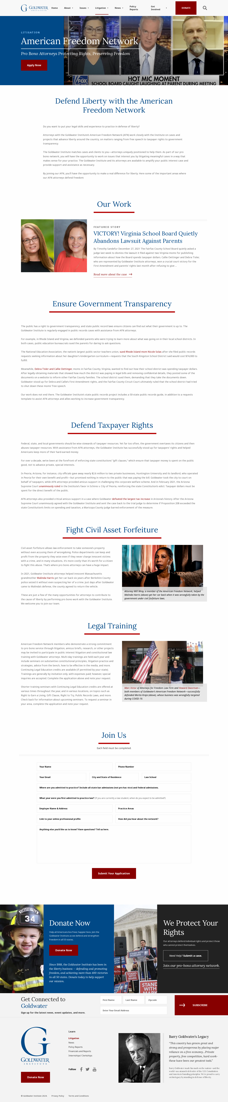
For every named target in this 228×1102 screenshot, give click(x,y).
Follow (72, 1069)
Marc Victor (130, 687)
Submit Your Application (114, 873)
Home (54, 7)
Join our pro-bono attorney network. (191, 965)
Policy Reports (134, 8)
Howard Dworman (188, 687)
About (67, 7)
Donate (186, 7)
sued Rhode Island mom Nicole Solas (141, 351)
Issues (83, 7)
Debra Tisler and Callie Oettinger (53, 368)
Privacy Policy (57, 1095)
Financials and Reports (79, 1051)
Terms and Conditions (78, 1095)
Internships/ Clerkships (80, 1055)
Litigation (100, 7)
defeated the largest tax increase (131, 498)
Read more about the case (110, 274)
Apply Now (34, 65)
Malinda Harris (45, 577)
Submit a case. (185, 955)
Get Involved (155, 8)
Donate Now (63, 950)
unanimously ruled (49, 486)
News (118, 7)
